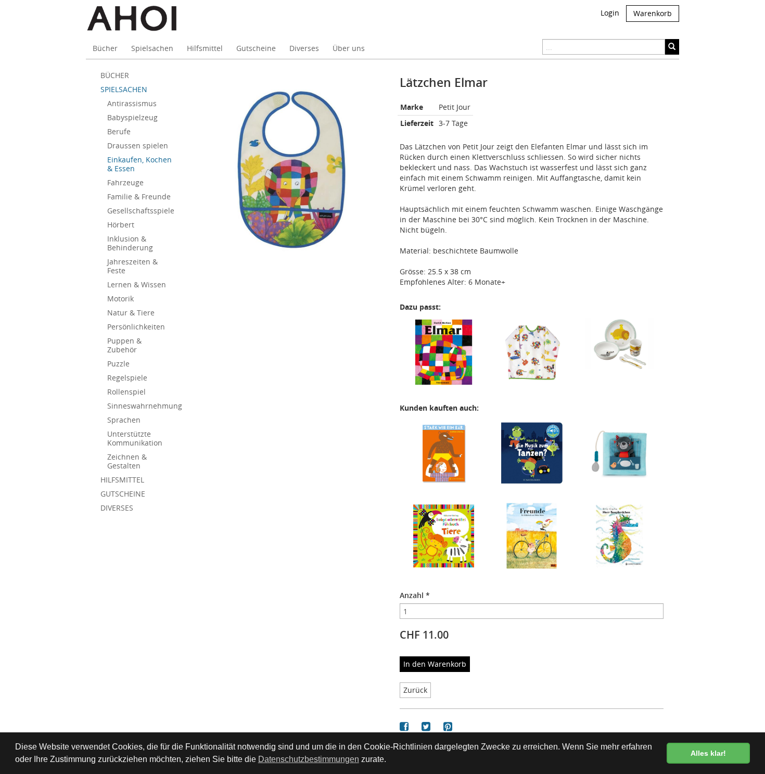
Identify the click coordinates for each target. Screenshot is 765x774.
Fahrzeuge (125, 182)
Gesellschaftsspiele (140, 210)
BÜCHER (114, 75)
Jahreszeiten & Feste (132, 266)
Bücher (105, 48)
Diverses (304, 48)
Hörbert (120, 225)
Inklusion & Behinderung (130, 243)
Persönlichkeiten (136, 327)
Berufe (119, 131)
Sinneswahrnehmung (143, 406)
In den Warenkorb (434, 664)
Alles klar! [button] (708, 753)
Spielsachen (152, 48)
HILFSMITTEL (122, 480)
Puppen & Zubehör (124, 345)
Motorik (120, 298)
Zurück (415, 690)
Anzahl (415, 595)
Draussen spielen (137, 145)
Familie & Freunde (139, 196)
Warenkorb (652, 13)
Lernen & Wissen (136, 284)
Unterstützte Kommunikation (134, 438)
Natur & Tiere (131, 313)
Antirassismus (132, 103)
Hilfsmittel (205, 48)
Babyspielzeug (132, 117)
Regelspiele (127, 378)
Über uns (349, 48)
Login (610, 13)
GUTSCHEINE (122, 494)
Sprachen (124, 420)
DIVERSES (116, 508)
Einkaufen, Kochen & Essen (139, 164)
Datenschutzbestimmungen (308, 759)
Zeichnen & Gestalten (127, 461)
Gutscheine (256, 48)
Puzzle (118, 364)
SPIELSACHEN (123, 89)
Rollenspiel (126, 392)
